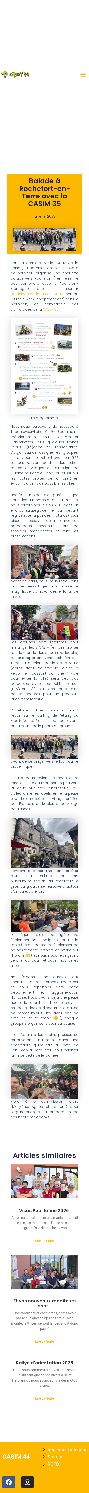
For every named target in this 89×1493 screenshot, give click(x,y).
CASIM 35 (51, 309)
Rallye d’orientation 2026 (44, 1363)
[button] (83, 74)
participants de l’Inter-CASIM (38, 293)
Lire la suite (44, 1241)
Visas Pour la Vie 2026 (44, 1211)
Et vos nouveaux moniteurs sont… (44, 1303)
